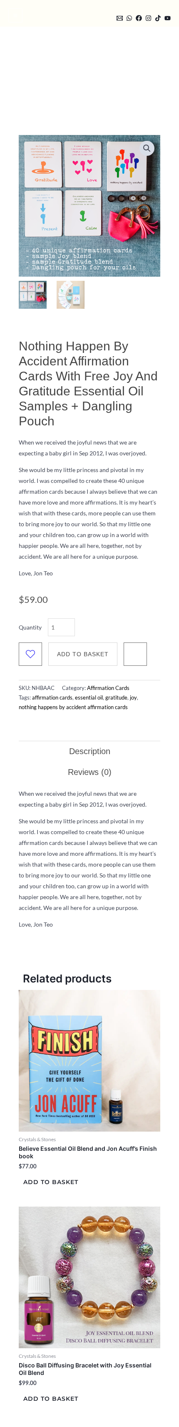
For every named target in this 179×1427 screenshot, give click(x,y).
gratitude (116, 698)
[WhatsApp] (129, 18)
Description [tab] (89, 751)
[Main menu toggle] (15, 15)
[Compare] (135, 654)
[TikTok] (158, 18)
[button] (105, 17)
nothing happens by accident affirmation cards (73, 707)
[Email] (120, 18)
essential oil (89, 698)
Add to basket (83, 654)
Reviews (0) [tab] (90, 772)
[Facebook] (139, 18)
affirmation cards (52, 698)
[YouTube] (167, 18)
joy (133, 698)
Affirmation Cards (108, 688)
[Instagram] (148, 18)
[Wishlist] (30, 654)
